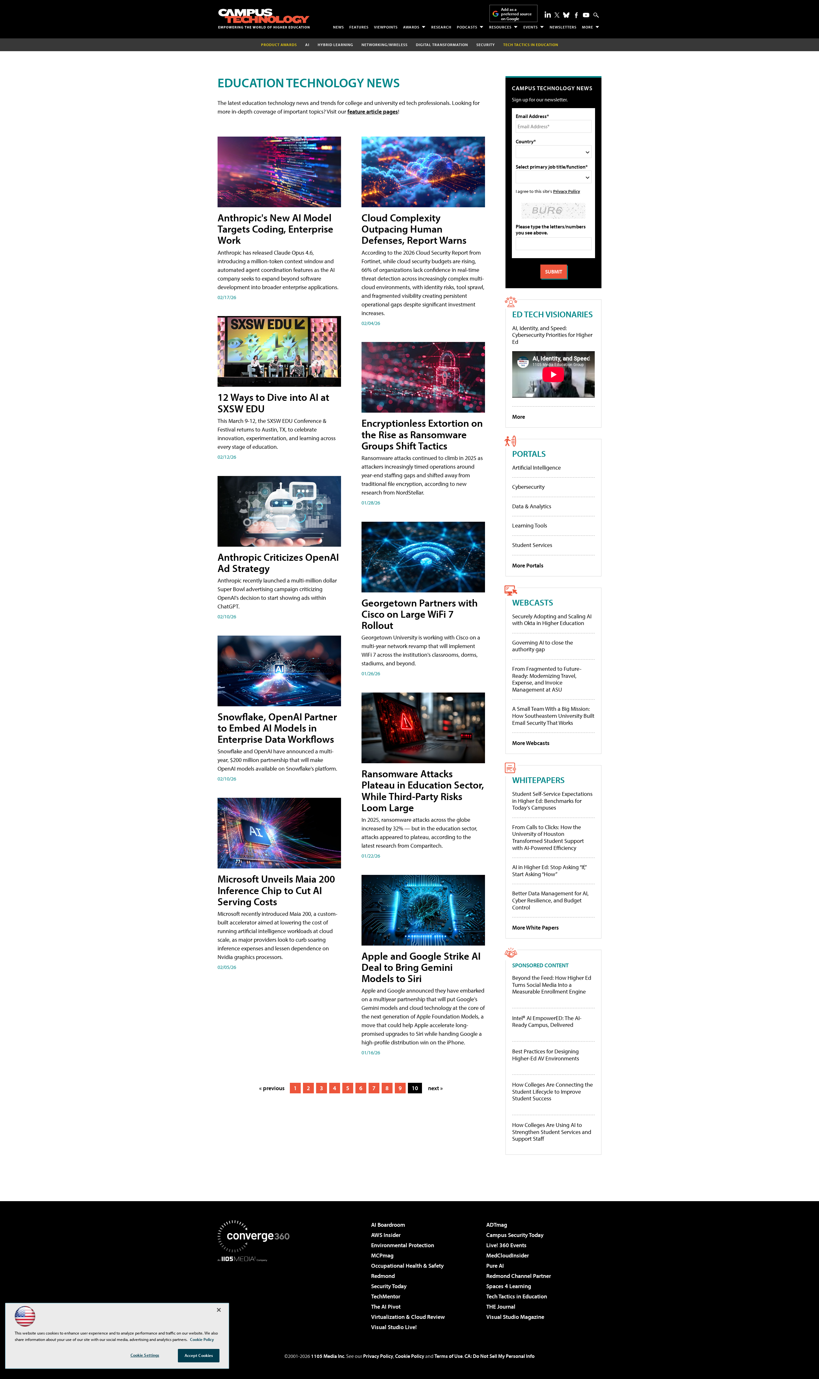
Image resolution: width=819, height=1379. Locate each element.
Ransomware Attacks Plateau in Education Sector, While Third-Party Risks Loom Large (423, 790)
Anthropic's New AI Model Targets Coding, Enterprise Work (275, 228)
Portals (529, 453)
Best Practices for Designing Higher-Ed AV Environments (545, 1055)
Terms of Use (448, 1356)
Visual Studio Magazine (515, 1316)
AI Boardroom (388, 1224)
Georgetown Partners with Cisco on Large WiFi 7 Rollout (420, 613)
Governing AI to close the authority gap (542, 646)
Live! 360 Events (506, 1245)
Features (359, 27)
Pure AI (495, 1265)
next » (435, 1088)
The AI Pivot (386, 1306)
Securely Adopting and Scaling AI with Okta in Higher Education (552, 620)
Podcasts (467, 27)
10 (415, 1088)
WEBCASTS (532, 602)
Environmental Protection (402, 1245)
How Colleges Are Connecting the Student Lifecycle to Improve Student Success (552, 1091)
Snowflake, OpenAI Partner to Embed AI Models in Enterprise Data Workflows (277, 727)
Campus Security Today (515, 1235)
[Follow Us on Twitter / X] (557, 15)
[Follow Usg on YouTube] (586, 15)
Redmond (383, 1276)
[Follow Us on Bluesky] (566, 15)
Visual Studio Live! (394, 1327)
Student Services (532, 545)
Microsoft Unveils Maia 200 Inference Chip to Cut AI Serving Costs (276, 889)
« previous (272, 1088)
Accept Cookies (199, 1355)
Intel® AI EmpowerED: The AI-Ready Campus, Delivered (547, 1021)
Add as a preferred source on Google (516, 14)
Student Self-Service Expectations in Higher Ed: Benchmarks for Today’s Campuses (552, 800)
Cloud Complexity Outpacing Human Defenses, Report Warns (414, 228)
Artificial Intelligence (536, 467)
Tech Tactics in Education (516, 1296)
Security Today (389, 1286)
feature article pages (372, 111)
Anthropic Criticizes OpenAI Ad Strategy (278, 563)
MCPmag (382, 1255)
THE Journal (500, 1306)
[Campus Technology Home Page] (264, 18)
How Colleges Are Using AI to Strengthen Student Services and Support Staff (551, 1131)
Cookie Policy (409, 1356)
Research (441, 27)
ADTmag (496, 1224)
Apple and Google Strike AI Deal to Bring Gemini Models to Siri (421, 967)
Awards (411, 27)
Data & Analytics (531, 506)
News (338, 27)
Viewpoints (386, 27)
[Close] (219, 1310)
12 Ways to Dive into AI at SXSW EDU (273, 403)
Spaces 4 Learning (508, 1286)
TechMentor (385, 1296)
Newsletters (563, 27)
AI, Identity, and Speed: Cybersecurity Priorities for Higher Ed (552, 334)
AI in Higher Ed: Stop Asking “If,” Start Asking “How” (549, 870)
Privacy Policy (566, 191)
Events (530, 27)
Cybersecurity (528, 486)
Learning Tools (529, 525)
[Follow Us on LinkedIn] (548, 14)
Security (485, 44)
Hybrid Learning (335, 44)
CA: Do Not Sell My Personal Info (500, 1356)
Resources (500, 27)
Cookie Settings (145, 1355)
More (587, 27)
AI (307, 44)
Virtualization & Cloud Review (408, 1316)
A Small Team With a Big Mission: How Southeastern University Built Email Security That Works (553, 715)
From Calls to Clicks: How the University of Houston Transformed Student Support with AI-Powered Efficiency (548, 837)
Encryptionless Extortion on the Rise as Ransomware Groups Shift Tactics (422, 434)
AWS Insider (386, 1235)
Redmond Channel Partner (518, 1276)
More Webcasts (531, 743)
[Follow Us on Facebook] (576, 15)
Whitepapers (538, 779)
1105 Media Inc (327, 1356)
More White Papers (535, 927)
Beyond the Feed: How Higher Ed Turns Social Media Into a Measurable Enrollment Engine (551, 984)
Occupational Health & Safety (407, 1265)
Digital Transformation (442, 44)
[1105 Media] (256, 1294)
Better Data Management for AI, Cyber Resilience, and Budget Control (550, 900)
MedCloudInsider (507, 1255)
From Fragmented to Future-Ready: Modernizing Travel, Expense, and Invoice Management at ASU (547, 679)
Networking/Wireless (385, 44)
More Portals (528, 565)
